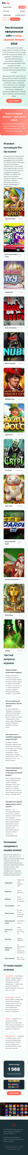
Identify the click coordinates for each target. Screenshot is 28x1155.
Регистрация (15, 19)
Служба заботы (20, 15)
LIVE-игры (6, 11)
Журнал (22, 11)
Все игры (22, 7)
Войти (5, 19)
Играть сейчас (14, 101)
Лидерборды (7, 15)
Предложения (7, 7)
